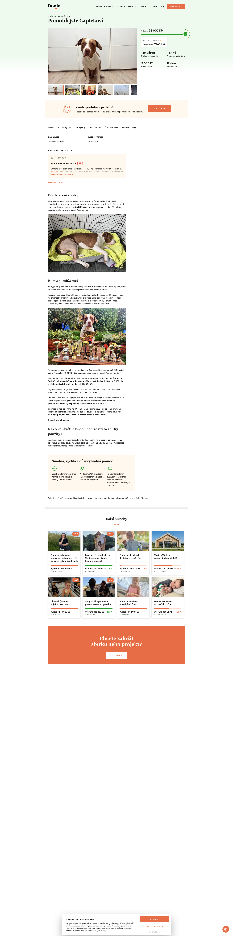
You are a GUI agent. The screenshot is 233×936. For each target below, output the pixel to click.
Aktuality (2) (64, 127)
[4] (105, 90)
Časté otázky (111, 127)
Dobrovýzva (95, 127)
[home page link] (54, 6)
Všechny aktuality (56, 182)
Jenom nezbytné (154, 926)
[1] (56, 90)
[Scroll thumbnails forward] (134, 90)
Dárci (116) (80, 127)
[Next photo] (134, 56)
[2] (72, 90)
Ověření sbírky (129, 127)
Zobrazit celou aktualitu (62, 174)
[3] (89, 90)
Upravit (153, 932)
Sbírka (51, 127)
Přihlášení (154, 6)
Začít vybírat (176, 6)
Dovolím (154, 919)
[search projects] (162, 6)
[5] (122, 90)
